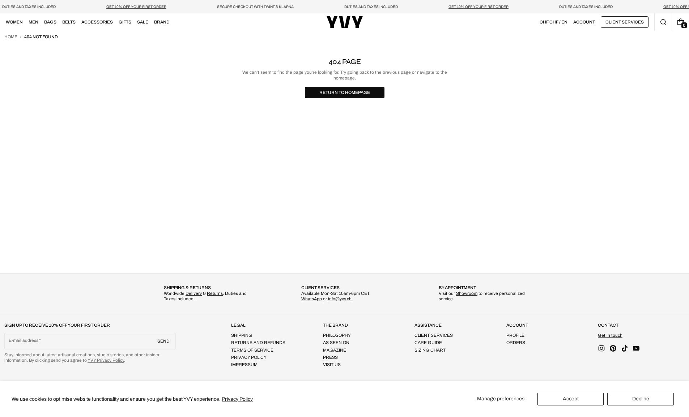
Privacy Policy (237, 399)
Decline (640, 398)
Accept (571, 398)
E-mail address (276, 220)
